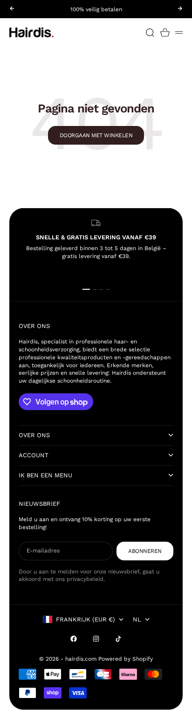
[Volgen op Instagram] (96, 638)
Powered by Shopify (125, 659)
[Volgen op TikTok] (118, 638)
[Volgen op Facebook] (73, 638)
